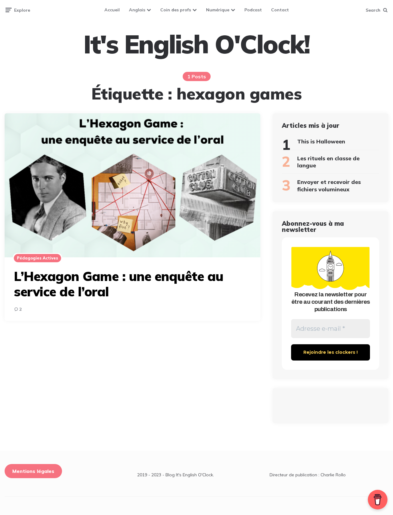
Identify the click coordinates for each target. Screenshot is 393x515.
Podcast (253, 10)
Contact (280, 10)
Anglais (137, 10)
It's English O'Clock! (196, 44)
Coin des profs (175, 10)
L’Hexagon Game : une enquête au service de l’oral (119, 284)
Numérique (217, 10)
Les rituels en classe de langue (328, 162)
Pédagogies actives (37, 258)
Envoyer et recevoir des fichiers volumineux (329, 185)
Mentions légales (33, 471)
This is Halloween (321, 141)
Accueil (112, 10)
